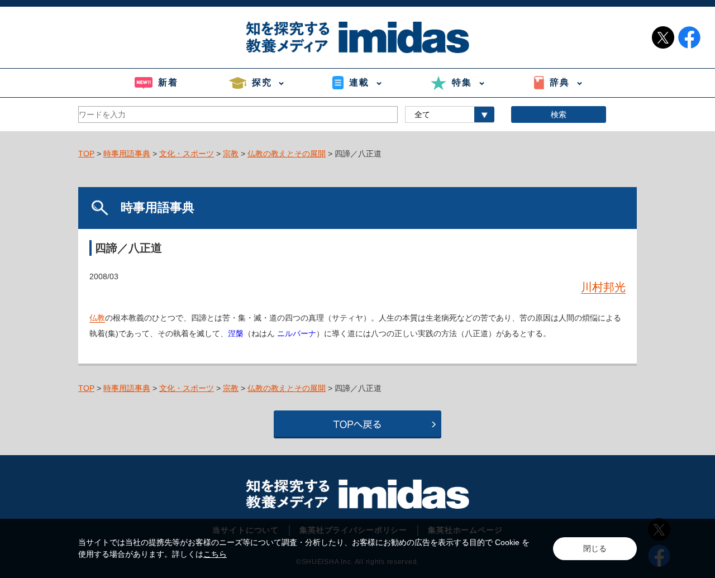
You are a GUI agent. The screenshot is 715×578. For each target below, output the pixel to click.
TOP (86, 153)
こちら (215, 554)
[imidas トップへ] (357, 37)
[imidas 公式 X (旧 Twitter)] (663, 37)
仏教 (97, 317)
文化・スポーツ (186, 153)
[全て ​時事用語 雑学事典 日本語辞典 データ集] (449, 114)
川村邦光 (603, 287)
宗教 (231, 153)
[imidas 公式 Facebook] (689, 37)
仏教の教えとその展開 (286, 153)
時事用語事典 (126, 153)
